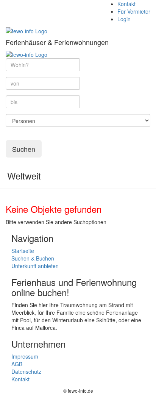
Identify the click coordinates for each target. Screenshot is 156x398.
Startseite (22, 250)
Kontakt (126, 4)
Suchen (23, 149)
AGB (16, 364)
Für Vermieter (133, 11)
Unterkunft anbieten (35, 266)
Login (124, 19)
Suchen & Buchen (32, 258)
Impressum (24, 356)
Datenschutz (26, 371)
